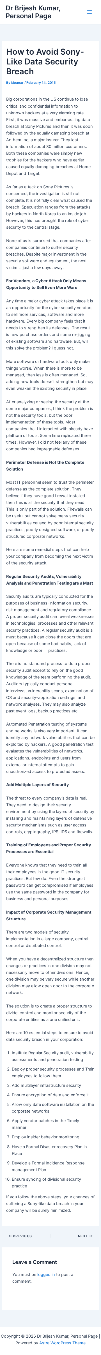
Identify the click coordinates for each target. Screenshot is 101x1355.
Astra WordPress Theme (62, 1342)
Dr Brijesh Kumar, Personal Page (33, 12)
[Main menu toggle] (89, 12)
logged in (46, 1274)
